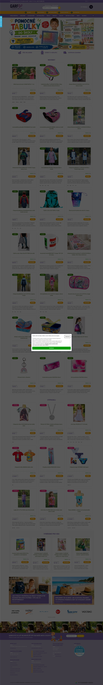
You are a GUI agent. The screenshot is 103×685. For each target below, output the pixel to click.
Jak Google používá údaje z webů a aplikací (40, 345)
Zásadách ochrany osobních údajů (51, 343)
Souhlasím (51, 348)
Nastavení (67, 336)
